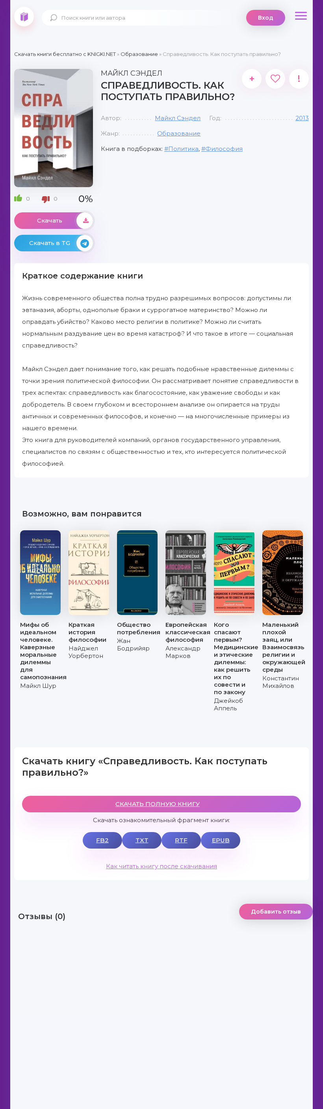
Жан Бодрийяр (133, 644)
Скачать (49, 220)
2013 (302, 118)
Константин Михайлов (280, 681)
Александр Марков (182, 652)
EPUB (221, 840)
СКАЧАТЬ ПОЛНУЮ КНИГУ (157, 804)
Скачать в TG (49, 243)
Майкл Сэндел (177, 118)
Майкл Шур (38, 685)
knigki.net (24, 16)
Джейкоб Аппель (228, 704)
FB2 (102, 840)
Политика (183, 148)
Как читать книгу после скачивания (161, 866)
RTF (181, 840)
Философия (224, 148)
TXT (142, 840)
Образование (178, 133)
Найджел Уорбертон (86, 652)
